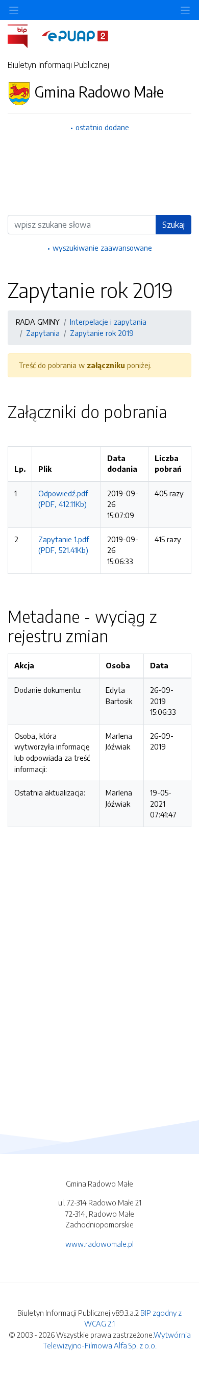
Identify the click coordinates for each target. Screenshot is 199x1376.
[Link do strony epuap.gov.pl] (75, 35)
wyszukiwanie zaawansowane (102, 247)
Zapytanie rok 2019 (102, 332)
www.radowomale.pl (99, 1243)
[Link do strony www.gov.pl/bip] (24, 35)
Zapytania (43, 332)
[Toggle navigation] (185, 10)
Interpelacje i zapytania (108, 321)
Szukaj (173, 225)
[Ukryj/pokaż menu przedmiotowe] (13, 10)
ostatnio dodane (102, 127)
